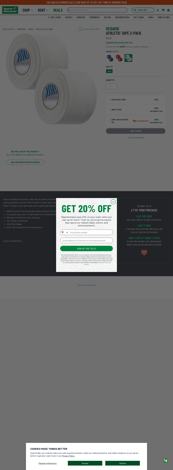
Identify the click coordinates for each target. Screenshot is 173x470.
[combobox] (64, 232)
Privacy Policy (104, 262)
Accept (85, 463)
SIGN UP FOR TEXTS (86, 248)
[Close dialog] (113, 201)
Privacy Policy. (68, 455)
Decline (122, 463)
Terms (86, 264)
